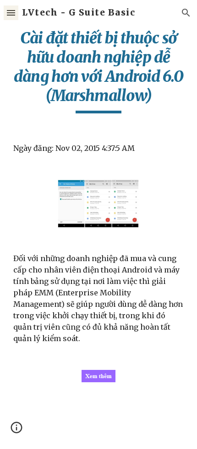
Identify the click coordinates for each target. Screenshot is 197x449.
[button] (11, 12)
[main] (99, 71)
